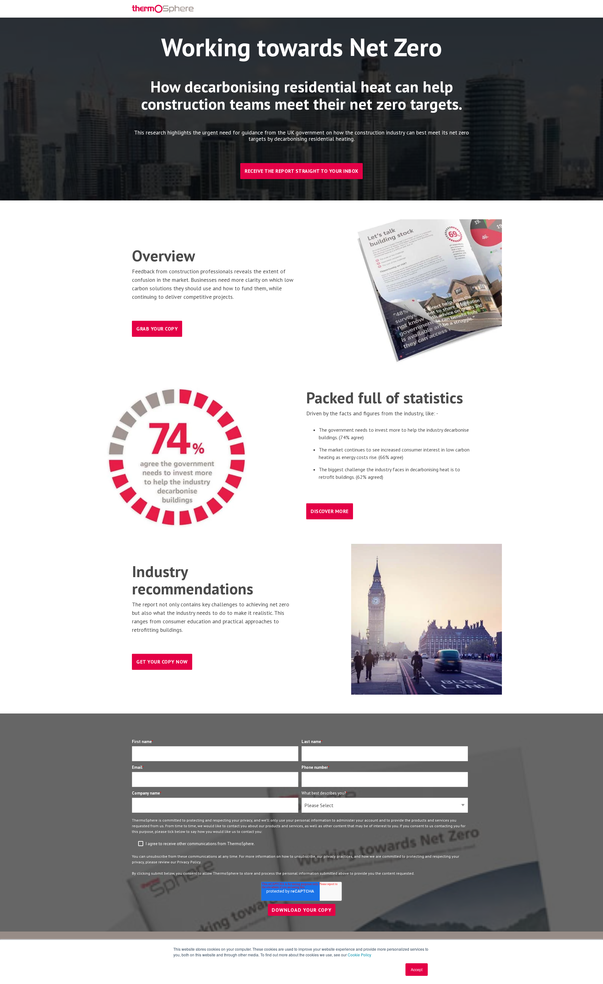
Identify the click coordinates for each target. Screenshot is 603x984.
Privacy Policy (188, 862)
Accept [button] (416, 969)
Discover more (330, 511)
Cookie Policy (359, 954)
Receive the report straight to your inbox (301, 171)
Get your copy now (162, 662)
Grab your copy (157, 328)
